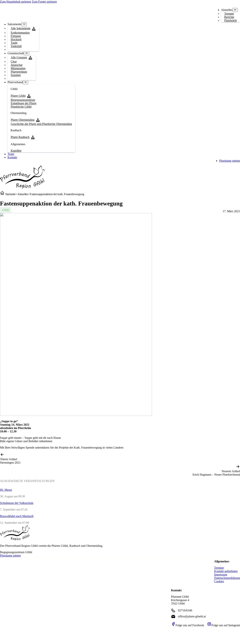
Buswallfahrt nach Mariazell (16, 516)
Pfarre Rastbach (20, 137)
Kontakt (12, 157)
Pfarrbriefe (230, 20)
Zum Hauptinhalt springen (15, 1)
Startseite (10, 194)
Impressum (220, 574)
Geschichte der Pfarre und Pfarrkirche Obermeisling (41, 123)
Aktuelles (22, 194)
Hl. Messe (6, 489)
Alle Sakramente (20, 28)
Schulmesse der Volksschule (16, 503)
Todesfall (16, 46)
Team (11, 154)
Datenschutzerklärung (227, 577)
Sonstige (16, 75)
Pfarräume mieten (229, 160)
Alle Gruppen (19, 57)
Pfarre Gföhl (18, 95)
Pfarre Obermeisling (22, 119)
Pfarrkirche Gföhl (21, 106)
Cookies (219, 581)
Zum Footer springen (44, 1)
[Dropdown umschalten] (235, 10)
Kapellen (16, 150)
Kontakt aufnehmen (226, 571)
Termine (219, 567)
